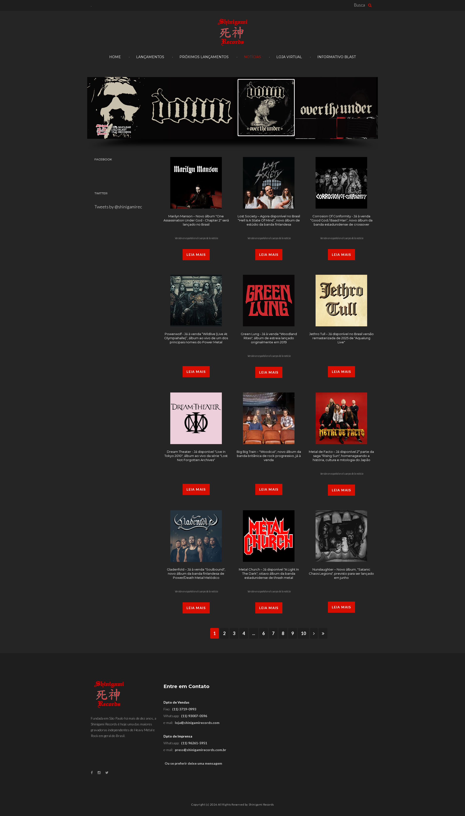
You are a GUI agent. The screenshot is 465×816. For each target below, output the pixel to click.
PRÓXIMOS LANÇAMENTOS (204, 57)
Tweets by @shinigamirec (118, 206)
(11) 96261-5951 (194, 743)
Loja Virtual (289, 57)
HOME (115, 57)
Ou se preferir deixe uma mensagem (193, 763)
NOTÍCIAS (252, 57)
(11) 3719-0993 (184, 709)
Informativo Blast (336, 57)
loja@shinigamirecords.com (197, 723)
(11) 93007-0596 (194, 716)
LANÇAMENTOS (150, 57)
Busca (359, 5)
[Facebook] (92, 772)
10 (303, 633)
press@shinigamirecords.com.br (200, 750)
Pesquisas (371, 5)
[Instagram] (99, 772)
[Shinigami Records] (232, 32)
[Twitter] (106, 772)
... (253, 633)
